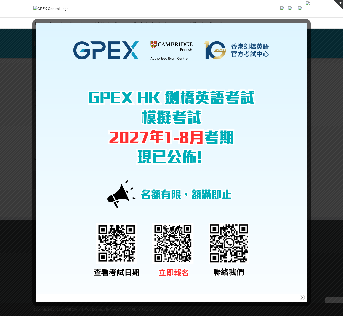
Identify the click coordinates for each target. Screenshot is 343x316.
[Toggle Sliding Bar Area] (338, 4)
